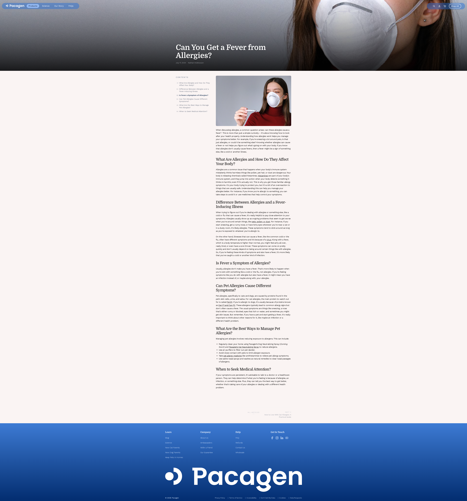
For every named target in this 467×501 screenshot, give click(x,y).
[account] (439, 6)
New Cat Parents (172, 447)
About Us (204, 438)
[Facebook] (272, 437)
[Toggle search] (434, 6)
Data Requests (296, 498)
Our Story (59, 6)
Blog (167, 438)
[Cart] (445, 6)
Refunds (239, 443)
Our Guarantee (206, 452)
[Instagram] (277, 437)
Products (33, 6)
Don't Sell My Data (268, 498)
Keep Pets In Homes (174, 457)
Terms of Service (235, 498)
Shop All (455, 6)
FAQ (237, 438)
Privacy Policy (220, 498)
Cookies (282, 498)
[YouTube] (286, 437)
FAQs (70, 6)
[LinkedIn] (281, 437)
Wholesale (240, 452)
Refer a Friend (206, 447)
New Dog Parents (172, 452)
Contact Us (240, 447)
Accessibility (251, 498)
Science (45, 6)
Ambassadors (206, 443)
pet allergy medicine (232, 356)
